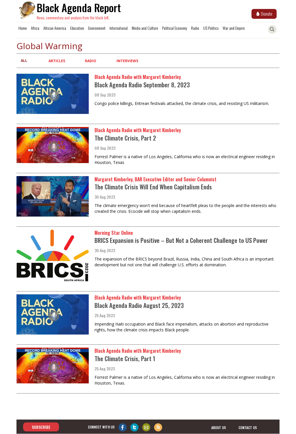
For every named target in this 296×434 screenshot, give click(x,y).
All (24, 60)
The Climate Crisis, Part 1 (125, 358)
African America (54, 28)
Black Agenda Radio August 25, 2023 (139, 305)
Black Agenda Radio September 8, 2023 (142, 84)
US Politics (211, 28)
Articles (57, 60)
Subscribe (41, 427)
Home (22, 28)
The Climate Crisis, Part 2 (125, 137)
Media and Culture (145, 28)
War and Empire (234, 28)
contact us (247, 427)
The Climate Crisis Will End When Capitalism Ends (153, 186)
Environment (97, 28)
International (119, 28)
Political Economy (174, 28)
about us (218, 427)
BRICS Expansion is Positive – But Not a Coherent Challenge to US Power (181, 240)
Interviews (127, 60)
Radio (195, 28)
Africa (35, 28)
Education (77, 28)
